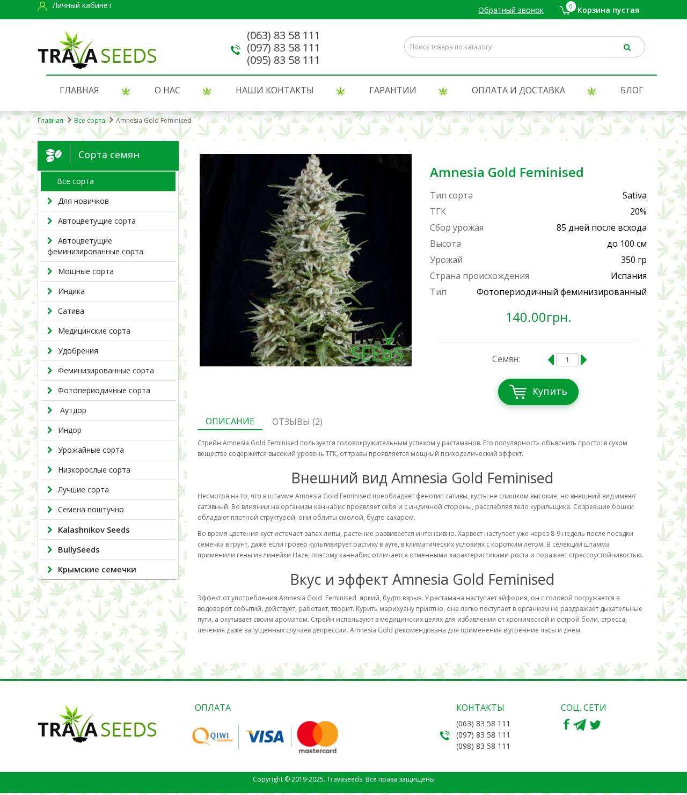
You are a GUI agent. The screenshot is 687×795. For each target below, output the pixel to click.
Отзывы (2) (297, 422)
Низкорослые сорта (94, 470)
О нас (167, 90)
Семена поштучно (91, 509)
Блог (632, 90)
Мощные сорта (86, 271)
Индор (70, 430)
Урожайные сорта (91, 450)
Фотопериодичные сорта (104, 390)
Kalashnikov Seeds (94, 529)
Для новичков (83, 201)
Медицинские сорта (94, 331)
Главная (79, 90)
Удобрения (78, 350)
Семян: (506, 358)
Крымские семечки (97, 569)
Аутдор (72, 410)
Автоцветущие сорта (97, 221)
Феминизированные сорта (106, 370)
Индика (71, 291)
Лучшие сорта (83, 489)
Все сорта (89, 120)
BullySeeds (79, 549)
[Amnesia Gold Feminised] (306, 260)
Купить (549, 391)
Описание (230, 421)
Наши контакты (275, 90)
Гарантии (392, 90)
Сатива (71, 311)
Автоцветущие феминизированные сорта (95, 245)
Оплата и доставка (518, 90)
